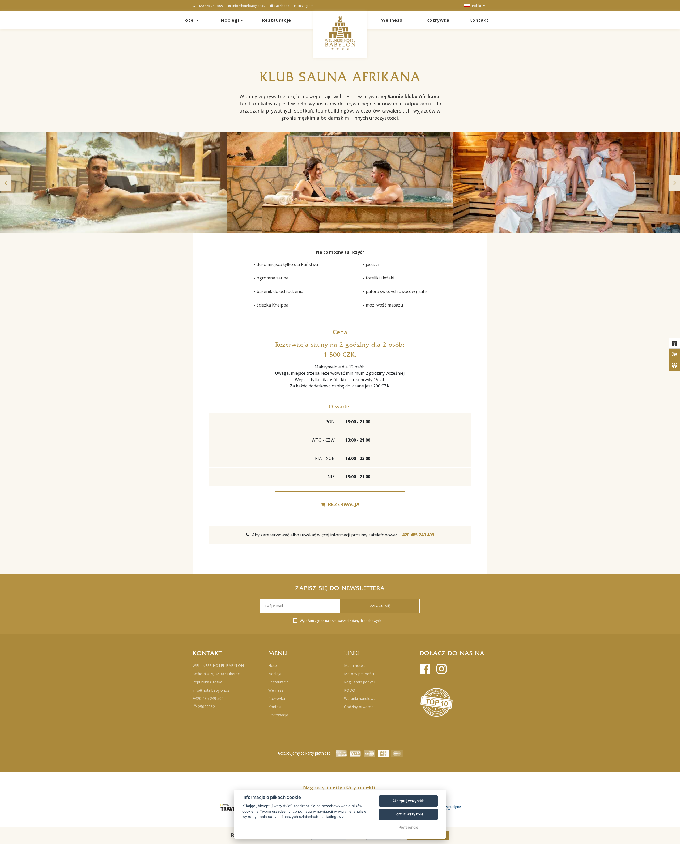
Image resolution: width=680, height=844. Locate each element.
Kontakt (479, 20)
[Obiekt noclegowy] (674, 343)
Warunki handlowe (360, 698)
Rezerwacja (278, 714)
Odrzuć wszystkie (408, 814)
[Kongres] (674, 365)
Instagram (305, 5)
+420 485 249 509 (209, 5)
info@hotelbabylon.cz (248, 5)
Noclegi (230, 20)
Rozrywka (437, 20)
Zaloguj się (380, 605)
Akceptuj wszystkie (408, 801)
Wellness (391, 20)
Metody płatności (359, 673)
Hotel (188, 20)
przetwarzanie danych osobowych (355, 620)
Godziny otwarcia (359, 706)
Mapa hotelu (355, 665)
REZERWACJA (344, 504)
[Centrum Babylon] (674, 354)
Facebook (281, 5)
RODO (349, 690)
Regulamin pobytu (359, 681)
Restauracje (276, 20)
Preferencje (408, 827)
